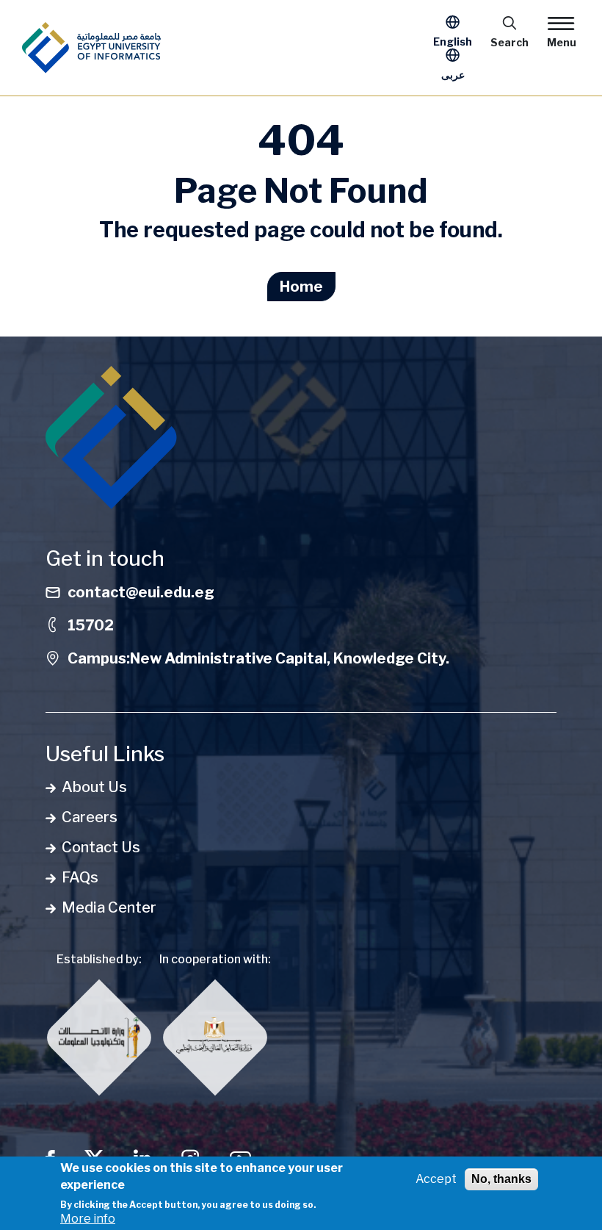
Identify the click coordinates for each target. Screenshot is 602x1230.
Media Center (109, 907)
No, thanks (501, 1179)
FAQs (80, 877)
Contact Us (101, 847)
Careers (89, 817)
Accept (436, 1179)
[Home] (91, 47)
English (452, 41)
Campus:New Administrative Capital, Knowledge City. (258, 658)
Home (301, 286)
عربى (453, 74)
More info (87, 1219)
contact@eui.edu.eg (141, 592)
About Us (94, 787)
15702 (91, 625)
